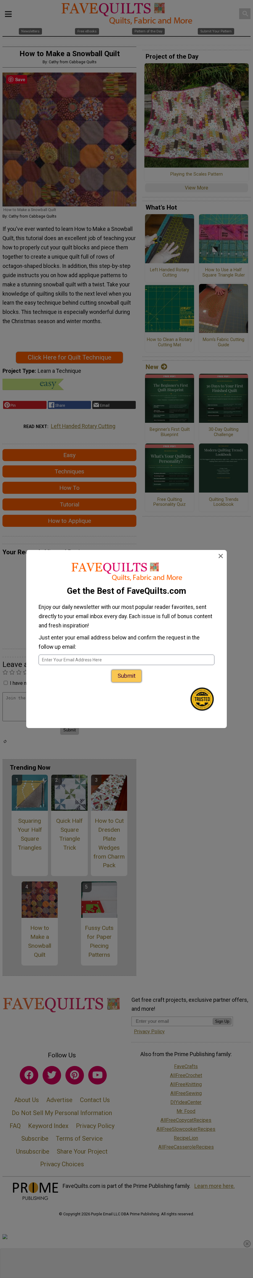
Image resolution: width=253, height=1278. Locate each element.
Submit (126, 675)
